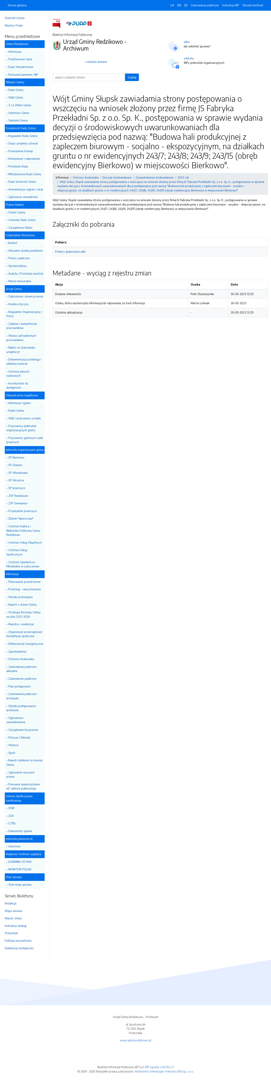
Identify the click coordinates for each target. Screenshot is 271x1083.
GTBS (12, 823)
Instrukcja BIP (230, 5)
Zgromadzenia (17, 651)
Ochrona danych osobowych (17, 374)
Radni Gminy (16, 410)
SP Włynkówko (18, 472)
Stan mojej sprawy (20, 884)
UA (172, 5)
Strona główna (17, 5)
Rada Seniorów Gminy (22, 181)
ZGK (11, 815)
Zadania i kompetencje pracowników (21, 326)
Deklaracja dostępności (19, 948)
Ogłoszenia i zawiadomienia (15, 720)
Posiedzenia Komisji (20, 151)
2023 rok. (183, 177)
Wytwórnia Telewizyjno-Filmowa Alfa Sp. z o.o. (164, 1071)
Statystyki (11, 933)
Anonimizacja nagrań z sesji (25, 189)
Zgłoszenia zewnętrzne (23, 197)
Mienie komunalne (19, 281)
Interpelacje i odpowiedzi (24, 158)
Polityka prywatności (18, 940)
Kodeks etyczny (18, 304)
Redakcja (10, 903)
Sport (11, 752)
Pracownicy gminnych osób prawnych (24, 440)
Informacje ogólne (19, 403)
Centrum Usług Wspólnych (25, 542)
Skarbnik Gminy (18, 120)
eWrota (189, 58)
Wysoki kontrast (252, 5)
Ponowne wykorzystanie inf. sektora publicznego (23, 786)
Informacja (14, 51)
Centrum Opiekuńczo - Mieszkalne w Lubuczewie (22, 564)
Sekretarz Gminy (18, 113)
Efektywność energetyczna (25, 643)
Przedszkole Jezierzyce (22, 511)
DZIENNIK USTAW (20, 861)
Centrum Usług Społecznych (16, 552)
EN (179, 5)
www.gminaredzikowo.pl (135, 1040)
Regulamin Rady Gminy (22, 136)
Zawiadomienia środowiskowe (155, 177)
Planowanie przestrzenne (24, 581)
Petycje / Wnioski (19, 737)
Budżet (12, 243)
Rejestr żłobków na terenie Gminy (24, 762)
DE (186, 5)
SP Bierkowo (16, 457)
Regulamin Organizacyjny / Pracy (24, 314)
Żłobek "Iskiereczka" (20, 518)
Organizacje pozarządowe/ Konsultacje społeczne (24, 634)
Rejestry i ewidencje (21, 624)
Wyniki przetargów (20, 597)
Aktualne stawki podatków (25, 250)
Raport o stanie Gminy (22, 604)
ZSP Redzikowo (18, 495)
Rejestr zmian (13, 918)
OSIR (11, 808)
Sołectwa (14, 846)
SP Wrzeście (16, 480)
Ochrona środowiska (21, 659)
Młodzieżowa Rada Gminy (24, 174)
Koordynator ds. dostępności (17, 385)
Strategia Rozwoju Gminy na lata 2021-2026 (23, 614)
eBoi (186, 42)
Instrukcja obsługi (16, 925)
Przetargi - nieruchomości (24, 589)
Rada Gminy (16, 90)
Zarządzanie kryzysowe (23, 729)
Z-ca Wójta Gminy (19, 105)
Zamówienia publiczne (205, 5)
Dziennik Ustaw (15, 18)
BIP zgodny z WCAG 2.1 (159, 1067)
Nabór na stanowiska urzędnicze (20, 350)
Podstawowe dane (20, 59)
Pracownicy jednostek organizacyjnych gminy (21, 428)
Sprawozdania (17, 266)
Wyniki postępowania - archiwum (22, 708)
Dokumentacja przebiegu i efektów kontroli (23, 361)
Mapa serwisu (13, 911)
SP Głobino (15, 465)
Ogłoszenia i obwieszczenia (25, 296)
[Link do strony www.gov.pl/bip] (59, 23)
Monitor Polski (14, 25)
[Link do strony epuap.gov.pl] (79, 23)
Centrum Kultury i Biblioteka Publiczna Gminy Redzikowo (23, 530)
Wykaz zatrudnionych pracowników (21, 338)
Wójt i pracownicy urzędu (24, 418)
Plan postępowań (19, 686)
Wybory (13, 745)
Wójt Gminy (15, 97)
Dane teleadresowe (20, 67)
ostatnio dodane (96, 61)
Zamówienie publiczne (22, 678)
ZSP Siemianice (18, 503)
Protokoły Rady (18, 166)
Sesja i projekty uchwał (23, 143)
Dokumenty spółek (20, 831)
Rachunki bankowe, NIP (23, 74)
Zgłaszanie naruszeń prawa (20, 774)
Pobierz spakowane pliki (70, 251)
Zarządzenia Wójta (20, 227)
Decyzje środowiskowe (117, 177)
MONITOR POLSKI (19, 869)
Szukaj (132, 77)
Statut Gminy (16, 212)
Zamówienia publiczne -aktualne (22, 669)
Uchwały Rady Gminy (22, 220)
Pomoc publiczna (19, 258)
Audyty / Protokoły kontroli (25, 273)
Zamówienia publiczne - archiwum (22, 696)
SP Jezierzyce (16, 488)
